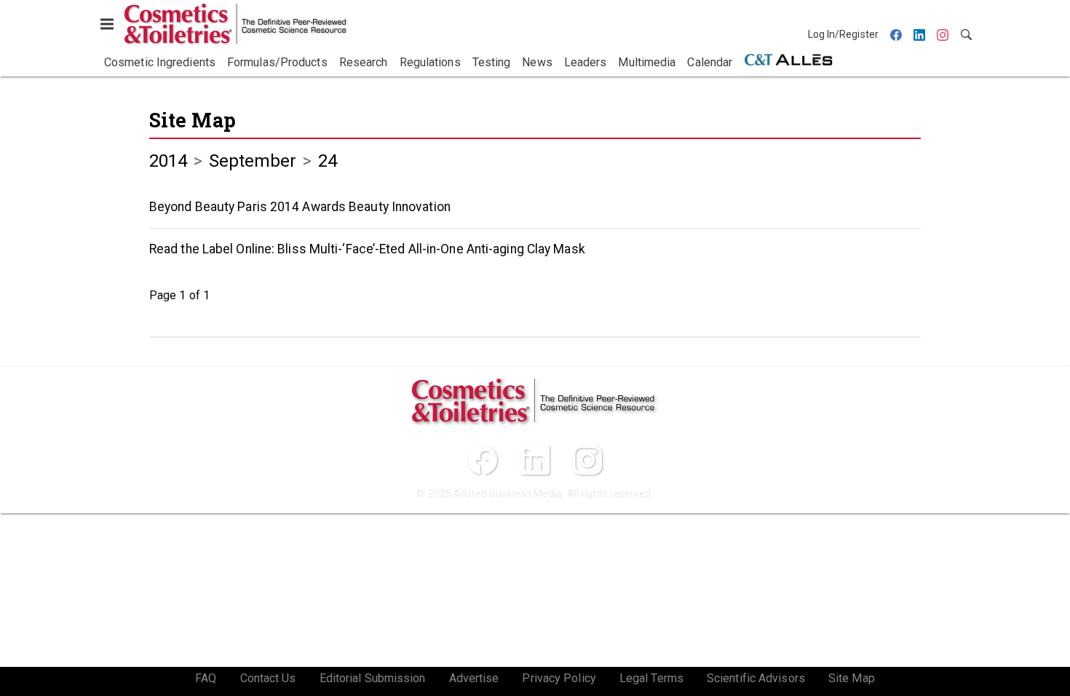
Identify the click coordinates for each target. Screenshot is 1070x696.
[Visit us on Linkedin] (535, 460)
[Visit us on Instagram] (587, 460)
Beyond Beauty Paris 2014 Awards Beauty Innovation (300, 206)
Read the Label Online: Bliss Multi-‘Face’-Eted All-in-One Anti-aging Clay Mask (367, 249)
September (253, 161)
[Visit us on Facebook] (482, 460)
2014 (168, 161)
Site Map (192, 120)
